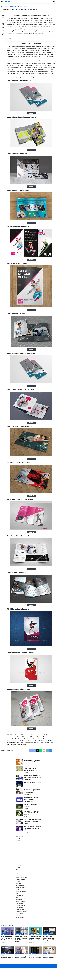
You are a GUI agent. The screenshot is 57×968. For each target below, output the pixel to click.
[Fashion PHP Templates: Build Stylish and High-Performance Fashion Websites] (19, 791)
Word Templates (27, 779)
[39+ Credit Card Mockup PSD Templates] (19, 806)
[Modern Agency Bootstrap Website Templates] (19, 799)
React (17, 893)
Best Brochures (17, 734)
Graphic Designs (19, 867)
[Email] (44, 750)
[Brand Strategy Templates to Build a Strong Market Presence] (19, 777)
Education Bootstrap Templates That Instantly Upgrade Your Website (32, 828)
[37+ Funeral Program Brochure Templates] (49, 950)
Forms (17, 863)
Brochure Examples (12, 736)
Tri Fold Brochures (11, 744)
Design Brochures (11, 740)
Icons (17, 871)
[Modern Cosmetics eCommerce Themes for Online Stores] (19, 762)
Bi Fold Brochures (25, 734)
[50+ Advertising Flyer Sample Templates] (21, 950)
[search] (51, 1)
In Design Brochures (39, 740)
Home (2, 6)
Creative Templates (48, 738)
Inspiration (18, 873)
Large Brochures (49, 740)
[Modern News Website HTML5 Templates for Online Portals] (19, 784)
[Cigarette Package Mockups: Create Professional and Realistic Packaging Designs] (19, 768)
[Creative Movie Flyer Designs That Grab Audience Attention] (35, 931)
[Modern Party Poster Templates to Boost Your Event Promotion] (7, 931)
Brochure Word (10, 738)
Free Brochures (30, 740)
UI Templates (19, 899)
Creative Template (38, 738)
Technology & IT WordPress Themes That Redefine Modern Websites (32, 812)
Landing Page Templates (21, 877)
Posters (17, 889)
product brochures (49, 742)
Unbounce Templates (20, 901)
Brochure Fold (20, 736)
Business (17, 844)
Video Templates (19, 903)
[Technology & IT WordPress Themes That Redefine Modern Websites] (19, 813)
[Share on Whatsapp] (3, 30)
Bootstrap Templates (28, 801)
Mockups (26, 772)
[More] (54, 750)
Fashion (17, 857)
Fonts (17, 861)
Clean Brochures (28, 738)
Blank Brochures (35, 734)
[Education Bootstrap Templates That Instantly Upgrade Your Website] (19, 828)
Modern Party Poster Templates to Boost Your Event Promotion (7, 938)
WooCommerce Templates (21, 911)
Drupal (17, 854)
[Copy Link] (3, 34)
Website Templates (20, 909)
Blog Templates (19, 836)
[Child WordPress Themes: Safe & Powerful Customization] (19, 821)
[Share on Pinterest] (3, 27)
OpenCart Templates (20, 885)
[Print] (50, 750)
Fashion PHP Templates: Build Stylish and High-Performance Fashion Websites (32, 790)
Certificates (18, 848)
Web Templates (27, 794)
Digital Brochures (20, 740)
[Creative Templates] (8, 1)
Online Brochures (29, 742)
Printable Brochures (39, 742)
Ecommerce (26, 764)
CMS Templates (19, 850)
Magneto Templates (20, 879)
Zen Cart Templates (20, 917)
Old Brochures (20, 742)
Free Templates (19, 865)
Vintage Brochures (21, 744)
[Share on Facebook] (3, 20)
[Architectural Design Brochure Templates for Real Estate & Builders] (21, 931)
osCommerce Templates (21, 887)
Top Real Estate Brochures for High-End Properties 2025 (48, 938)
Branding (18, 840)
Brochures (7, 6)
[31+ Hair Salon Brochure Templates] (35, 950)
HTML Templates (27, 786)
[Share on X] (3, 24)
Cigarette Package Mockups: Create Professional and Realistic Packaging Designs (32, 768)
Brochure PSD (28, 736)
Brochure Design (43, 734)
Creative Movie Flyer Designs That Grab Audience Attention (35, 938)
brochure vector (47, 736)
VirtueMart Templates (20, 905)
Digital (17, 852)
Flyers (17, 859)
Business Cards (19, 846)
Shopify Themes (19, 895)
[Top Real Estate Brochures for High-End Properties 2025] (49, 931)
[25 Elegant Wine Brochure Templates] (7, 950)
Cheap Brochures (19, 738)
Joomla (17, 875)
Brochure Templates (37, 736)
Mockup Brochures (11, 742)
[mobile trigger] (2, 1)
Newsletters (18, 883)
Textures (18, 897)
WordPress (26, 816)
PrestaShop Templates (21, 891)
